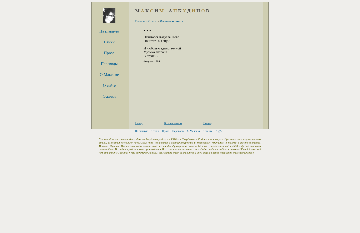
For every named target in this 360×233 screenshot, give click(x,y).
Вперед (207, 123)
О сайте (109, 85)
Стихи (109, 42)
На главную (109, 31)
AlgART (220, 130)
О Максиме (109, 74)
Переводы (109, 64)
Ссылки (109, 96)
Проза (109, 53)
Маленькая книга (171, 21)
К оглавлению (173, 123)
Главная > (141, 21)
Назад (138, 123)
